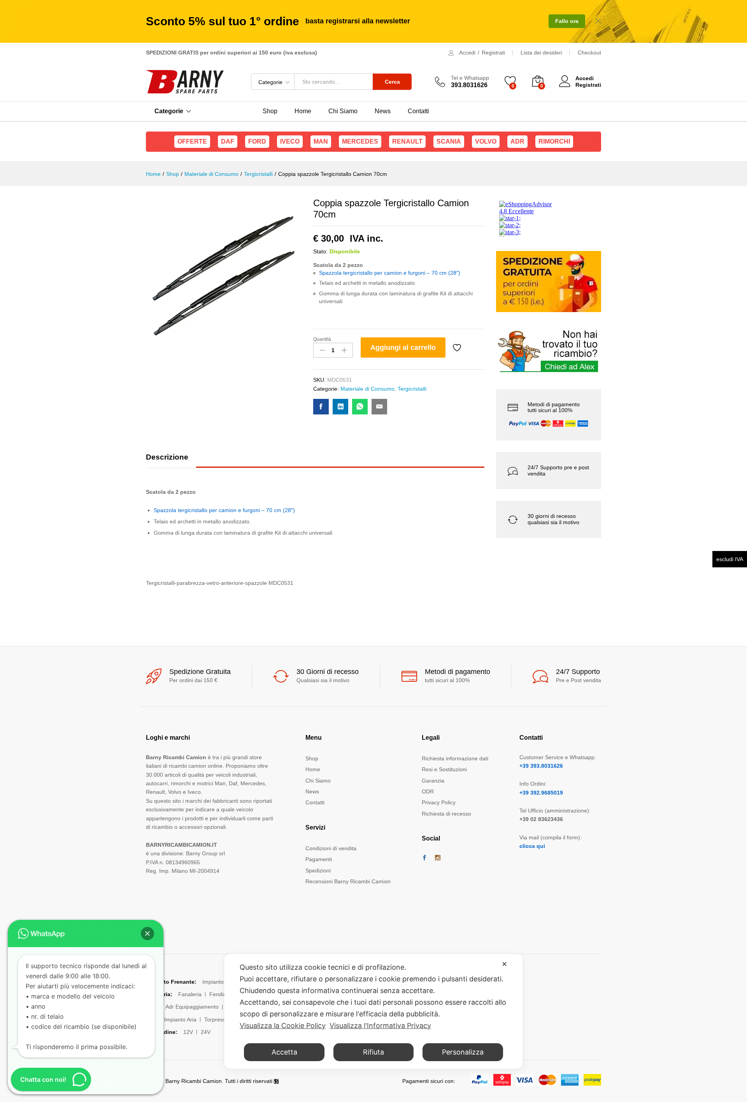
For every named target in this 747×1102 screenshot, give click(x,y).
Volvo (485, 141)
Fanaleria (190, 994)
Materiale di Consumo (367, 389)
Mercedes (360, 141)
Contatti (418, 111)
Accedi (467, 52)
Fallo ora (567, 21)
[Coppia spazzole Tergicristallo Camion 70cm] (321, 406)
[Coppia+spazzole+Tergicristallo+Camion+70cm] (340, 406)
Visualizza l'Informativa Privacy (380, 1025)
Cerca (392, 82)
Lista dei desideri (541, 52)
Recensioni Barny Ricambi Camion (348, 881)
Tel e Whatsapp (470, 78)
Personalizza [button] (463, 1052)
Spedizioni (318, 870)
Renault (407, 141)
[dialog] (373, 1011)
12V (188, 1032)
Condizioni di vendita (330, 848)
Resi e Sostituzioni (444, 769)
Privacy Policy (439, 802)
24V (205, 1032)
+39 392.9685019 (541, 793)
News (383, 111)
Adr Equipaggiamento (192, 1007)
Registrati (493, 52)
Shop (270, 111)
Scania (449, 141)
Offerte (192, 141)
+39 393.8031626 (541, 766)
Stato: (320, 251)
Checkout (589, 52)
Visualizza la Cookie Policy (283, 1025)
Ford (257, 141)
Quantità (322, 339)
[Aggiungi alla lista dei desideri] (458, 347)
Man (321, 141)
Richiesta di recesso (446, 814)
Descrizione (167, 457)
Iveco (290, 141)
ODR (428, 791)
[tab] (171, 460)
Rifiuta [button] (373, 1052)
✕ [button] (504, 964)
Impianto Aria (180, 1019)
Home (303, 111)
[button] (147, 933)
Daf (227, 141)
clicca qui (532, 846)
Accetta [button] (284, 1052)
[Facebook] (424, 858)
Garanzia (433, 780)
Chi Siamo (343, 111)
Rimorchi (554, 141)
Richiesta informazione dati (455, 758)
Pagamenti (318, 859)
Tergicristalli (412, 389)
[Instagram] (437, 858)
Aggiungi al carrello (403, 347)
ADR (517, 141)
